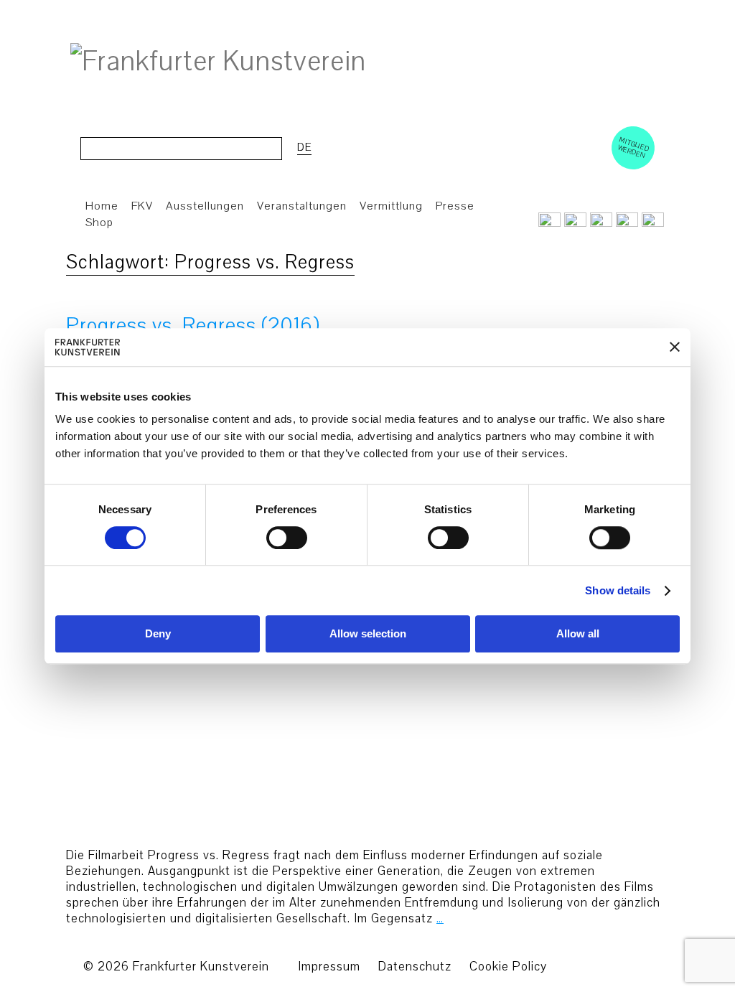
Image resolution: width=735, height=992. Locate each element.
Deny (158, 634)
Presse (455, 206)
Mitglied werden (634, 147)
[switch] (286, 537)
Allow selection (367, 634)
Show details (617, 590)
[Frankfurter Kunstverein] (218, 61)
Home (101, 206)
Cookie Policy (508, 966)
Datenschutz (414, 966)
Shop (99, 222)
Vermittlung (391, 206)
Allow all (577, 634)
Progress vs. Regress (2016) (193, 326)
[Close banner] (675, 347)
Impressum (329, 966)
